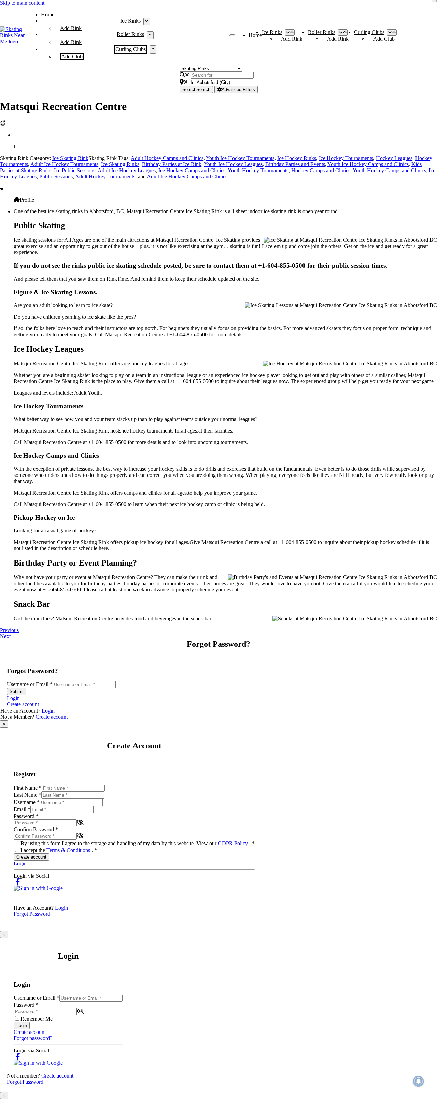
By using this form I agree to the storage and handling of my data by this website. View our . (137, 843)
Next (5, 636)
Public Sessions (56, 176)
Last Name (27, 795)
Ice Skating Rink (70, 158)
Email (22, 809)
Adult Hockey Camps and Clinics (167, 158)
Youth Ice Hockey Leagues (233, 164)
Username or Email (30, 684)
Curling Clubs (130, 49)
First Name (28, 788)
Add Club (72, 56)
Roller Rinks (130, 34)
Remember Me (36, 1019)
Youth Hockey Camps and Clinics (389, 170)
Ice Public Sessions (74, 170)
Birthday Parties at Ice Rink (171, 164)
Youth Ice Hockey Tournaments (240, 158)
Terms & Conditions (68, 850)
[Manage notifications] (418, 1081)
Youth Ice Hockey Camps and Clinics (368, 164)
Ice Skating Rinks (120, 164)
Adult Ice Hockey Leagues (127, 170)
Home (47, 14)
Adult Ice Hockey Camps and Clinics (187, 176)
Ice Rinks (130, 21)
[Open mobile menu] (232, 35)
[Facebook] (18, 882)
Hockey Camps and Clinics (320, 170)
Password (26, 816)
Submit (17, 691)
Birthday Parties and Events (295, 164)
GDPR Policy (233, 843)
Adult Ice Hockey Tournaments (64, 164)
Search (196, 89)
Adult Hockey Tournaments (105, 176)
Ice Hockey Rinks (296, 158)
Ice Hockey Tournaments (346, 158)
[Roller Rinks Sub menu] (150, 35)
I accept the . (58, 850)
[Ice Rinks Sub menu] (146, 21)
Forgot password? (33, 1038)
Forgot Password (32, 914)
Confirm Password (36, 829)
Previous (9, 630)
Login (13, 698)
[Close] (434, 1)
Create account (23, 704)
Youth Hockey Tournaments (258, 170)
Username (27, 802)
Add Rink (71, 28)
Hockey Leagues (394, 158)
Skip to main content (22, 3)
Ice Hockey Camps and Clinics (191, 170)
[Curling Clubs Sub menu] (153, 49)
